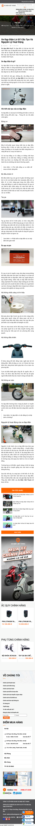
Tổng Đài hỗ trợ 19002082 (27, 1)
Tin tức (12, 25)
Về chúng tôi (6, 703)
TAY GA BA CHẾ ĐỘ (26, 655)
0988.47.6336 (14, 737)
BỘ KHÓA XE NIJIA (9, 655)
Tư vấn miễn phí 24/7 (8, 709)
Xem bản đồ (26, 737)
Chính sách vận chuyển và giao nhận (12, 694)
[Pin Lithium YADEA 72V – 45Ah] (9, 613)
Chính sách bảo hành (8, 688)
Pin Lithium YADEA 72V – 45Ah (14, 621)
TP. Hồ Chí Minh (9, 766)
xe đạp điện (20, 78)
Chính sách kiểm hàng (9, 685)
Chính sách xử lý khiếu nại (10, 697)
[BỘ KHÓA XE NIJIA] (9, 648)
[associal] (4, 819)
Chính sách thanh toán (9, 683)
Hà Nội (6, 728)
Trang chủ (5, 25)
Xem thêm (17, 532)
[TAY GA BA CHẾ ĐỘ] (26, 648)
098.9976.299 (14, 743)
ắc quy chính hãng (13, 605)
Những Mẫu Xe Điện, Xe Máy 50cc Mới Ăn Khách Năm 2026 (25, 10)
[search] (25, 7)
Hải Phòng (7, 753)
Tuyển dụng (6, 706)
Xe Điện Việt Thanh (25, 480)
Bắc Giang (7, 762)
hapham (5, 45)
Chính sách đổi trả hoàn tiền (10, 691)
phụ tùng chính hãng (15, 639)
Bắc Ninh (7, 758)
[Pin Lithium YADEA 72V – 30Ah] (26, 613)
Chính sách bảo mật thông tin (11, 700)
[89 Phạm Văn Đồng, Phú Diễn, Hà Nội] (10, 778)
